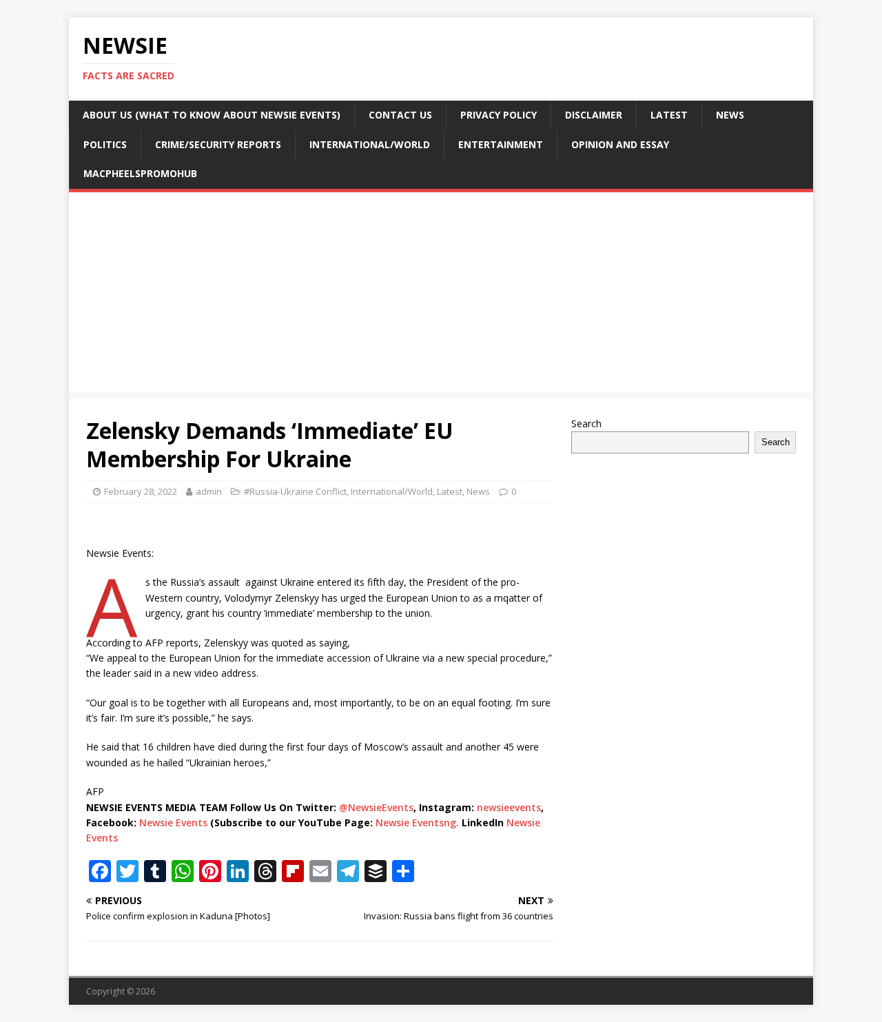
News (730, 114)
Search (586, 423)
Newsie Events (174, 822)
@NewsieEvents (376, 807)
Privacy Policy (498, 114)
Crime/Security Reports (218, 144)
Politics (105, 144)
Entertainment (500, 144)
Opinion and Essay (620, 144)
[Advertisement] (441, 295)
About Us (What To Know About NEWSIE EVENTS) (211, 114)
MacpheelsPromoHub (140, 173)
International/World (369, 144)
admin (209, 491)
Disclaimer (593, 114)
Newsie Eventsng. (417, 822)
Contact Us (400, 114)
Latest (669, 114)
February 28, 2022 (140, 491)
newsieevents (509, 807)
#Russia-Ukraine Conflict (295, 491)
